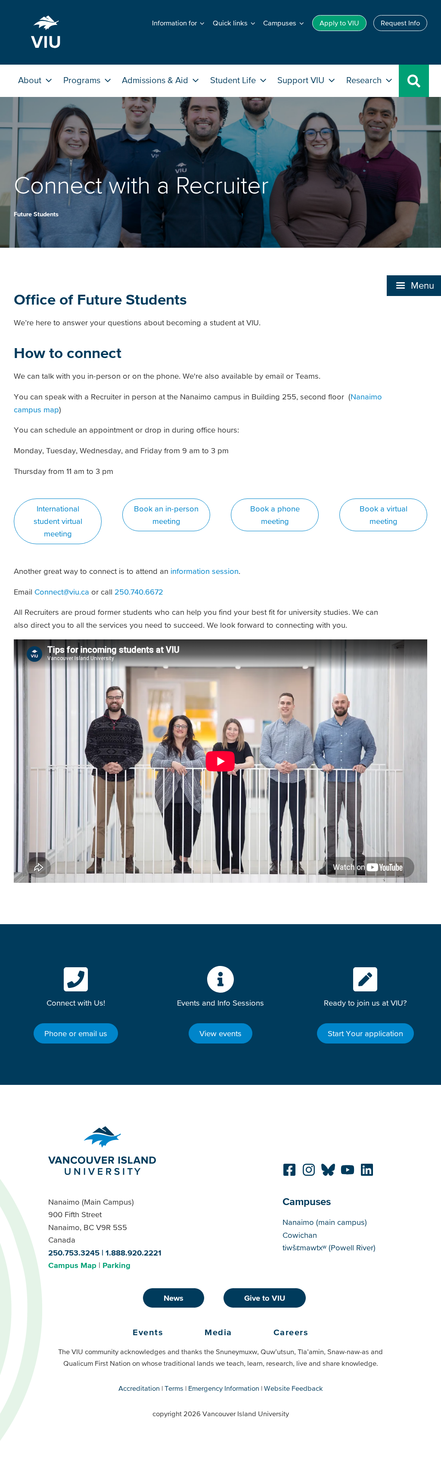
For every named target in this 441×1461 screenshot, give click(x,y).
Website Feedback (293, 1388)
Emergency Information (223, 1388)
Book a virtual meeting (383, 515)
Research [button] (365, 80)
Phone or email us (75, 1033)
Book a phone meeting (275, 515)
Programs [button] (82, 80)
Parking (116, 1265)
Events (148, 1332)
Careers (291, 1332)
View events (220, 1033)
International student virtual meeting (58, 521)
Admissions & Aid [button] (156, 80)
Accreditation (139, 1388)
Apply (339, 23)
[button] (414, 285)
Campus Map (72, 1265)
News (173, 1297)
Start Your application (365, 1033)
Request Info (400, 23)
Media (218, 1332)
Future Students (36, 214)
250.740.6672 (139, 591)
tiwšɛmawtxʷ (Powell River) (329, 1247)
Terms (174, 1388)
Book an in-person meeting (166, 515)
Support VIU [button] (301, 80)
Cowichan (300, 1235)
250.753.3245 (73, 1252)
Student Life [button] (234, 80)
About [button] (30, 80)
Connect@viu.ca (61, 591)
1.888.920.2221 (133, 1252)
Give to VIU (264, 1297)
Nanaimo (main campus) (325, 1222)
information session (205, 571)
